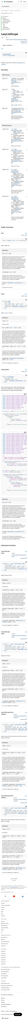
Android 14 (3, 957)
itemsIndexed (14, 172)
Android (2, 903)
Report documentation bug (6, 985)
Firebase (3, 1002)
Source (2, 909)
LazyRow (3, 64)
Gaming (2, 921)
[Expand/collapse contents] (8, 16)
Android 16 (3, 953)
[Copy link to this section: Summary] (9, 70)
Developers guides (5, 971)
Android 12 (3, 961)
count (16, 105)
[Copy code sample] (26, 394)
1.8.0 (26, 371)
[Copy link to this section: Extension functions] (17, 545)
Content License (14, 887)
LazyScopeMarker (7, 54)
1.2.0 (26, 235)
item (12, 78)
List (18, 152)
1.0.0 (26, 43)
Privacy (2, 929)
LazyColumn (19, 62)
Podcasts (3, 915)
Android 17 (3, 951)
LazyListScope (11, 55)
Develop (11, 10)
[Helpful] (9, 13)
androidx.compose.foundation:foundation (18, 39)
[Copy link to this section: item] (5, 233)
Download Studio (4, 975)
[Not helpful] (11, 13)
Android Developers (5, 10)
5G (1, 931)
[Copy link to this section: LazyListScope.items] (5, 553)
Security (2, 907)
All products (3, 1006)
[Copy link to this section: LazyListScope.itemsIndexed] (7, 714)
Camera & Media (4, 927)
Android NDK (3, 977)
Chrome (2, 1000)
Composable (14, 81)
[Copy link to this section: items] (5, 294)
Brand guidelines (13, 1011)
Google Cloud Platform (6, 1004)
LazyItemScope (14, 82)
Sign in (24, 1)
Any (17, 78)
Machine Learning (4, 923)
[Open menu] (2, 1)
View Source (23, 41)
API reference (5, 6)
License (7, 1011)
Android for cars (4, 943)
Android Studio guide (5, 969)
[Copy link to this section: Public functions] (15, 227)
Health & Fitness (4, 925)
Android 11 (3, 964)
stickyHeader (14, 108)
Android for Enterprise (5, 905)
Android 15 (3, 955)
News (2, 911)
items (12, 89)
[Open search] (18, 1)
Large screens (4, 937)
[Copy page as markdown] (7, 37)
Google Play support (5, 987)
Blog (2, 913)
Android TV (3, 945)
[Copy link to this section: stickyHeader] (10, 369)
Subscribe (17, 1014)
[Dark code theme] (26, 52)
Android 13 (3, 959)
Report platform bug (5, 983)
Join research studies (5, 989)
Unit (6, 78)
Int (18, 90)
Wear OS (3, 939)
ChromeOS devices (5, 941)
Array (18, 131)
